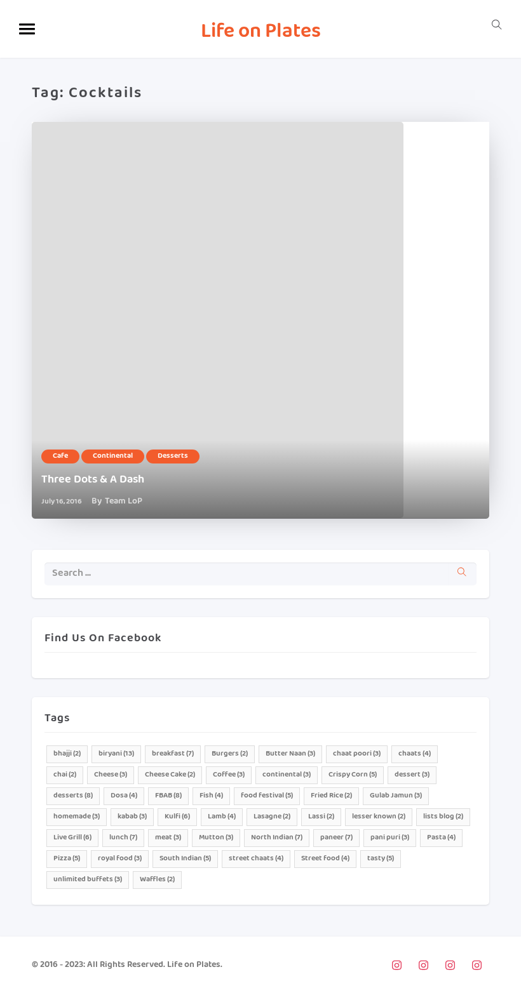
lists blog (443, 816)
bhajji (67, 754)
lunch (123, 837)
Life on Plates (261, 33)
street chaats (256, 858)
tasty (380, 858)
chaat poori (357, 754)
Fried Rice (331, 796)
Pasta (441, 837)
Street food (325, 858)
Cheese (110, 775)
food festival (267, 796)
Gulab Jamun (396, 796)
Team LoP (123, 501)
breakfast (173, 754)
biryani (116, 754)
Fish (211, 796)
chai (64, 775)
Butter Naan (290, 754)
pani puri (389, 837)
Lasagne (272, 816)
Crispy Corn (352, 775)
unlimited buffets (87, 879)
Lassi (321, 816)
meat (168, 837)
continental (113, 456)
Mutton (216, 837)
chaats (414, 754)
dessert (412, 775)
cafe (60, 456)
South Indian (185, 858)
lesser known (378, 816)
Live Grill (72, 837)
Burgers (230, 754)
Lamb (222, 816)
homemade (76, 816)
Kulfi (177, 816)
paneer (336, 837)
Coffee (229, 775)
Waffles (157, 879)
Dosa (124, 796)
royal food (120, 858)
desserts (173, 456)
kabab (132, 816)
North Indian (276, 837)
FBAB (168, 796)
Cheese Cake (170, 775)
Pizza (66, 858)
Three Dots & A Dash (92, 480)
